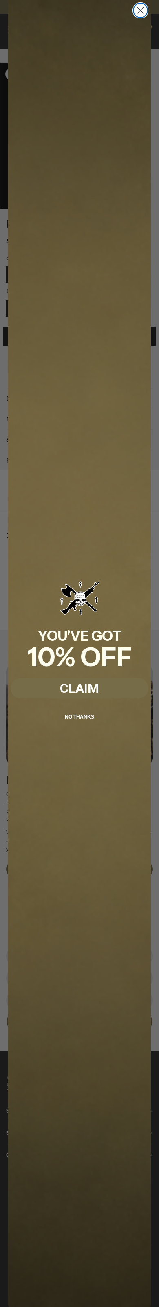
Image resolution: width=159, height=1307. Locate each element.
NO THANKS (79, 717)
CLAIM (79, 688)
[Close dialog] (140, 10)
